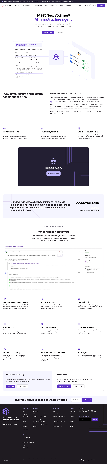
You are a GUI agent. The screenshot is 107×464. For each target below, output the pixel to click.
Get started (101, 5)
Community (25, 429)
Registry (52, 5)
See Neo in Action (64, 386)
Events (24, 424)
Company (68, 5)
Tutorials (25, 419)
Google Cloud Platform (59, 416)
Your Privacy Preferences (8, 459)
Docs (46, 5)
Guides (24, 421)
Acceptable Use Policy (30, 459)
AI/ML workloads (57, 424)
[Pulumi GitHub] (83, 411)
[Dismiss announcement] (104, 2)
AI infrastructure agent (39, 421)
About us (72, 411)
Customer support (27, 440)
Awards (72, 421)
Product (17, 5)
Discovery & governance (39, 419)
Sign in (94, 5)
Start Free (11, 386)
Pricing (61, 5)
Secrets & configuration (39, 416)
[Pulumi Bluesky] (95, 411)
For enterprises (38, 5)
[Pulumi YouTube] (86, 411)
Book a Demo (22, 386)
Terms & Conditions (41, 459)
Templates (25, 416)
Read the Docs (78, 386)
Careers (72, 416)
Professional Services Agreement (63, 459)
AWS (54, 411)
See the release (68, 1)
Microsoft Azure (57, 414)
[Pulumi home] (6, 6)
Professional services (28, 442)
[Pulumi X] (89, 411)
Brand (71, 426)
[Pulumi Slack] (80, 411)
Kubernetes (56, 419)
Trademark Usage (20, 459)
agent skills (54, 102)
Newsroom (73, 419)
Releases (25, 426)
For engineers (26, 5)
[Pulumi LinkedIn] (92, 411)
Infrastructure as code (39, 414)
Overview (35, 411)
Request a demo (27, 445)
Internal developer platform (40, 424)
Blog (57, 5)
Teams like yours (57, 426)
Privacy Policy (51, 459)
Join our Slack (26, 437)
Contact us (87, 5)
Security (72, 424)
